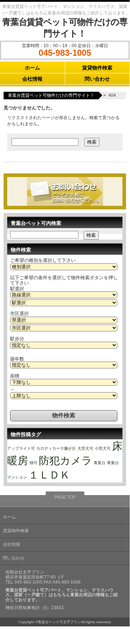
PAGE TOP (65, 497)
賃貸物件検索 (97, 68)
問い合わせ (97, 79)
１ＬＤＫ (49, 475)
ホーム (32, 68)
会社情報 (32, 79)
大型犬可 (85, 448)
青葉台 (100, 463)
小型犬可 (103, 448)
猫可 (33, 463)
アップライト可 (21, 448)
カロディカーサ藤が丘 (56, 448)
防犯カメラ (65, 460)
